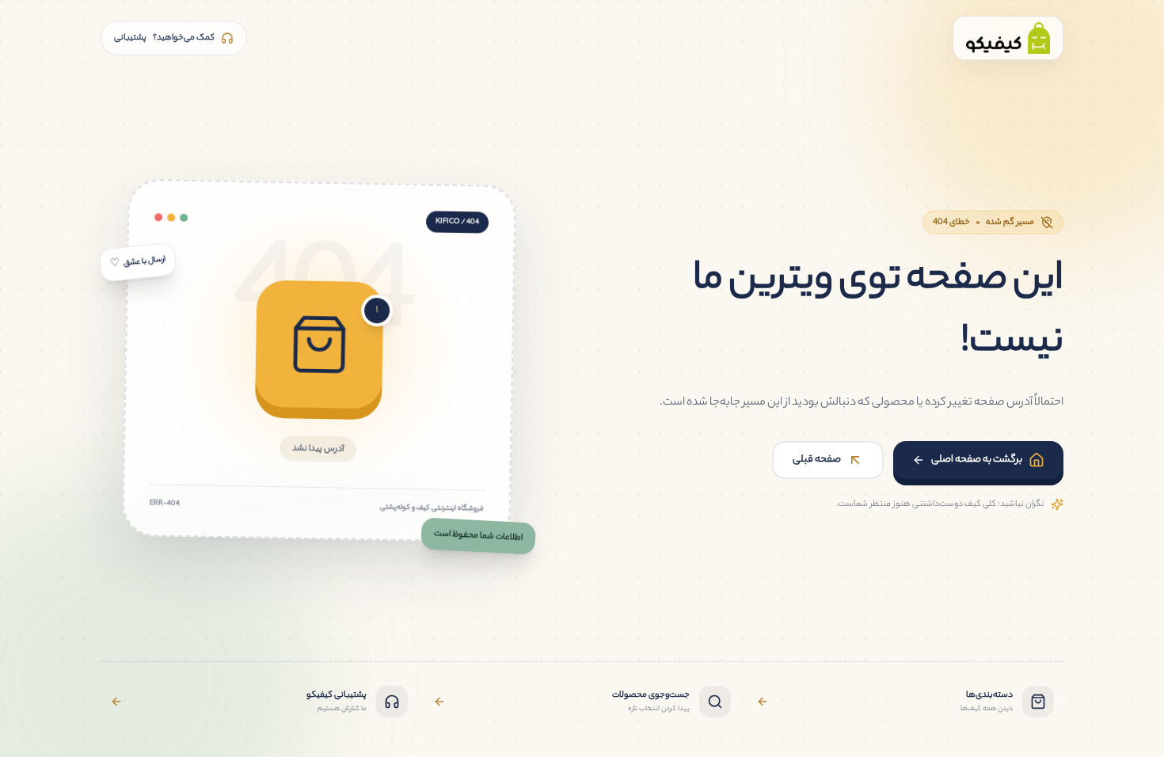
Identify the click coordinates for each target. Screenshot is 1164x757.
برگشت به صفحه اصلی (976, 459)
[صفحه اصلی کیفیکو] (1008, 38)
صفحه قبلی (817, 459)
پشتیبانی (164, 38)
